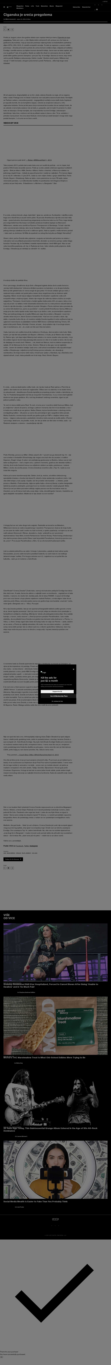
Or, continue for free (57, 701)
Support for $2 (57, 691)
